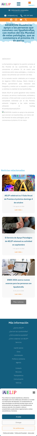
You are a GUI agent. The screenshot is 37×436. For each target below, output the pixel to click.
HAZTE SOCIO (18, 348)
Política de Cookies (8, 433)
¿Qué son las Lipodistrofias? (18, 331)
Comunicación (18, 379)
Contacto (18, 368)
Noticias (18, 383)
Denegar (18, 422)
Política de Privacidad (21, 433)
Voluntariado (18, 355)
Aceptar (18, 417)
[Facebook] (11, 19)
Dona (18, 352)
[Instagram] (16, 19)
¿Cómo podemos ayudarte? (18, 335)
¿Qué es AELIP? (18, 328)
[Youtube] (21, 19)
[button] (34, 392)
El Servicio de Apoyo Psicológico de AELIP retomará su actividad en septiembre (18, 241)
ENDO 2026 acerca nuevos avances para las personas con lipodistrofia (19, 283)
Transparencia (18, 375)
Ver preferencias (18, 428)
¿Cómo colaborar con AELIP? (18, 339)
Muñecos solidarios (18, 359)
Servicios (18, 342)
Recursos (19, 372)
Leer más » (18, 210)
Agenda (18, 362)
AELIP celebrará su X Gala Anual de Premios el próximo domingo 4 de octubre (18, 199)
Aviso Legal (31, 433)
